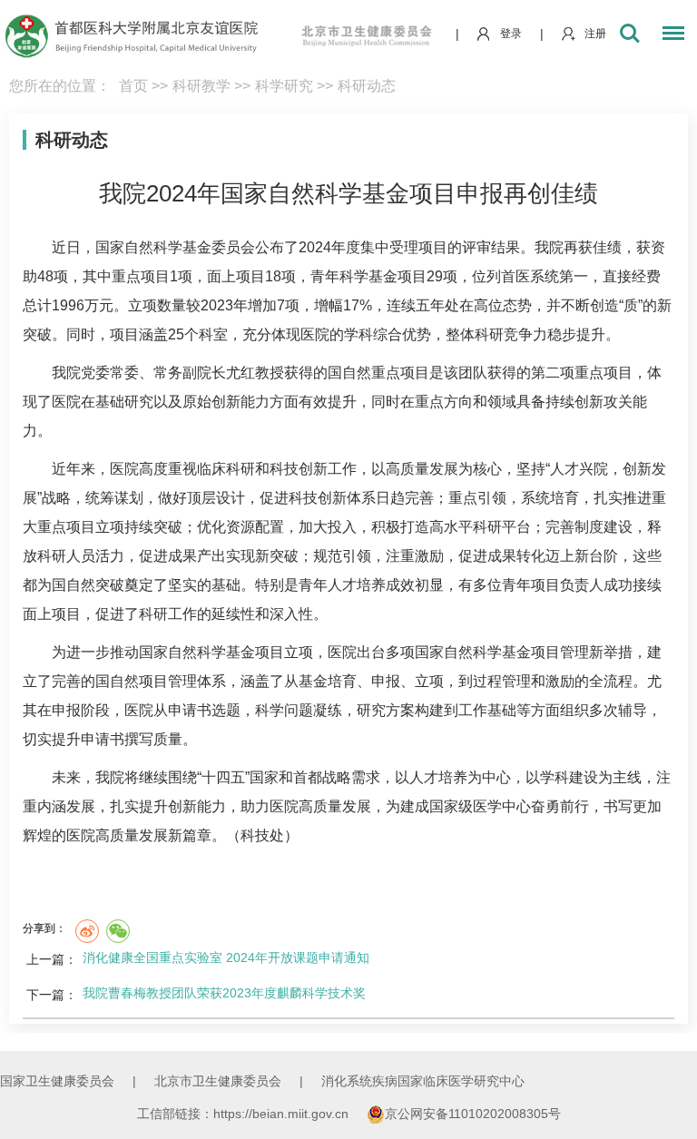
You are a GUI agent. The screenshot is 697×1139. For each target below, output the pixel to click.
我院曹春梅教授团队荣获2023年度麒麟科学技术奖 (224, 993)
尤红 (240, 372)
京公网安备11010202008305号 (473, 1113)
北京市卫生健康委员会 (217, 1081)
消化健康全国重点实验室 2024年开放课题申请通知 (226, 957)
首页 (133, 85)
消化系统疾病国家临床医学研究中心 (423, 1081)
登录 (511, 33)
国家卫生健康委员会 (57, 1081)
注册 (595, 33)
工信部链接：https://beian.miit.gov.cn (244, 1113)
